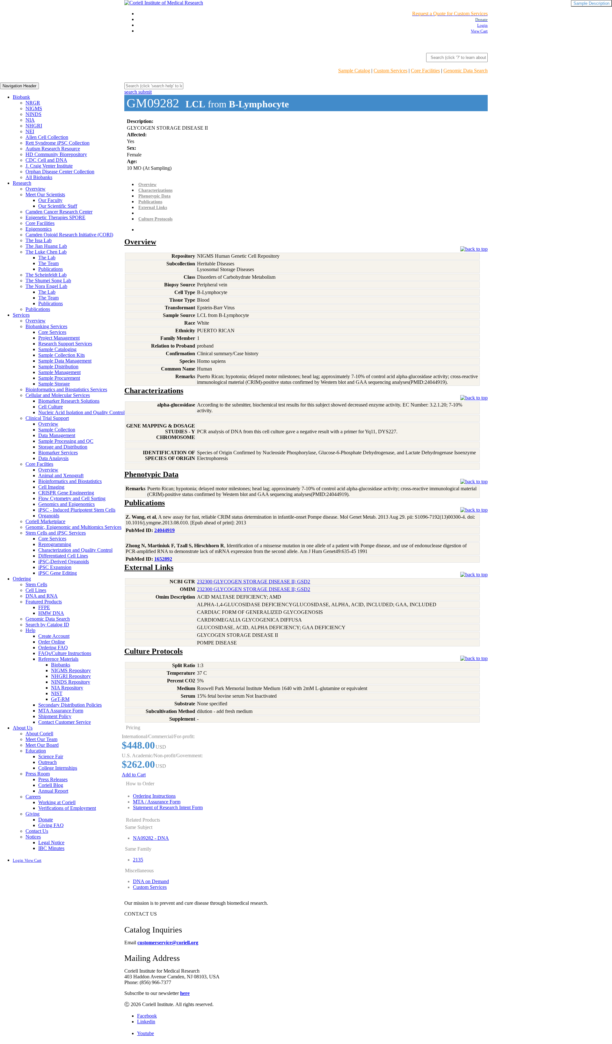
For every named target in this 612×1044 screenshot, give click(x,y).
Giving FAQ (51, 825)
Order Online (51, 641)
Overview (36, 188)
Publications (50, 269)
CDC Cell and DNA (46, 160)
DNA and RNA (42, 596)
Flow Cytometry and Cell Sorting (72, 498)
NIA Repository (67, 687)
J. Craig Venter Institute (49, 166)
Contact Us (37, 831)
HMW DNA (51, 613)
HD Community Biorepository (56, 154)
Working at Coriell (57, 802)
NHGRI (34, 125)
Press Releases (53, 779)
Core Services (52, 332)
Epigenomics (39, 229)
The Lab (46, 257)
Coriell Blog (50, 785)
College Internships (57, 768)
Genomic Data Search (465, 70)
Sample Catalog (354, 70)
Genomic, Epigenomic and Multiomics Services (73, 527)
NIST (56, 693)
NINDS (33, 114)
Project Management (59, 338)
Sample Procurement (59, 378)
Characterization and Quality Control (75, 550)
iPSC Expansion (54, 567)
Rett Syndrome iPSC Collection (58, 143)
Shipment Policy (54, 716)
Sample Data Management (64, 361)
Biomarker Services (58, 452)
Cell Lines (36, 590)
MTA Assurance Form (60, 710)
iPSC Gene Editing (57, 573)
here (185, 993)
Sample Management (59, 372)
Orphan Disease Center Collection (60, 171)
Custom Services (390, 70)
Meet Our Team (41, 739)
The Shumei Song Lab (48, 280)
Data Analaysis (53, 458)
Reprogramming (54, 544)
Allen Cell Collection (47, 137)
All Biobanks (39, 177)
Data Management (56, 435)
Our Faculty (50, 200)
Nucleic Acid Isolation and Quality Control (81, 412)
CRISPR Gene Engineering (66, 492)
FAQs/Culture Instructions (64, 653)
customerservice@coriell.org (167, 942)
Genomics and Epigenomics (66, 504)
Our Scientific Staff (57, 206)
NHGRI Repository (71, 676)
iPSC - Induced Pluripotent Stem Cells (76, 510)
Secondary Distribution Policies (70, 705)
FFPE (44, 607)
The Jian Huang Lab (46, 246)
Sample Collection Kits (61, 355)
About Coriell (39, 733)
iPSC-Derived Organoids (63, 561)
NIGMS (34, 108)
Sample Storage (54, 383)
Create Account (53, 636)
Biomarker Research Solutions (68, 401)
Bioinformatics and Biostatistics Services (66, 389)
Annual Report (53, 791)
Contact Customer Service (64, 722)
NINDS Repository (70, 682)
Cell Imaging (51, 487)
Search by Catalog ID (47, 624)
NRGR (33, 102)
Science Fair (50, 756)
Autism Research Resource (53, 148)
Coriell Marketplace (45, 521)
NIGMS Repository (71, 670)
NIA (30, 120)
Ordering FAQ (53, 647)
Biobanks (60, 664)
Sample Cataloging (57, 349)
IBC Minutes (51, 848)
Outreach (47, 762)
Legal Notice (51, 842)
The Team (48, 263)
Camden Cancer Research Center (59, 211)
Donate (45, 819)
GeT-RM (60, 699)
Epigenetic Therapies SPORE (55, 217)
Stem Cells (36, 584)
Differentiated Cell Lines (63, 555)
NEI (30, 131)
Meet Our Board (42, 745)
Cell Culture (50, 406)
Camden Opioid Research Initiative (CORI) (69, 234)
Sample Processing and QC (65, 441)
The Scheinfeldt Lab (46, 274)
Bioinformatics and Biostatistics (70, 481)
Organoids (48, 515)
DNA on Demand (151, 881)
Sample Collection (56, 429)
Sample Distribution (58, 366)
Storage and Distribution (62, 447)
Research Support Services (65, 343)
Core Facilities (425, 70)
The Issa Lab (39, 240)
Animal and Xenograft (61, 475)
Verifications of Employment (67, 808)
